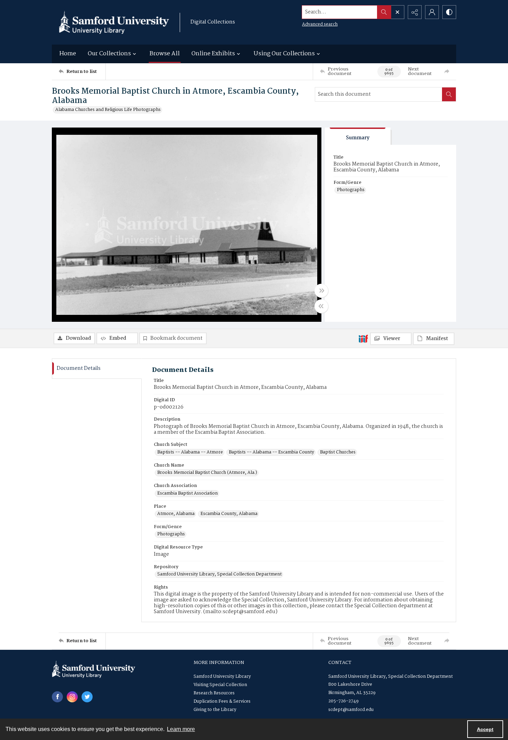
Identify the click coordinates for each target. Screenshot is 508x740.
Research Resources (214, 693)
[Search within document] (449, 94)
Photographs (351, 190)
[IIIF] (363, 338)
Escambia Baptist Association (187, 493)
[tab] (358, 136)
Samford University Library (222, 676)
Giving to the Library (215, 709)
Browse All (165, 53)
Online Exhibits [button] (213, 53)
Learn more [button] (181, 729)
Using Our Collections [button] (284, 53)
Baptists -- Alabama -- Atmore (190, 452)
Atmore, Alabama (176, 513)
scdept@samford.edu (351, 709)
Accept (485, 729)
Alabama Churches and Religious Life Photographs (108, 109)
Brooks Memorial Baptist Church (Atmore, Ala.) (207, 472)
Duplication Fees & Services (222, 701)
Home (67, 53)
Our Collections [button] (109, 53)
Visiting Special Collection (220, 685)
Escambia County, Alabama (228, 513)
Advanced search (320, 24)
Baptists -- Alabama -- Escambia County (271, 452)
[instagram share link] (72, 696)
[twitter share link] (87, 696)
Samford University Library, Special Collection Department (219, 574)
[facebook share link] (57, 696)
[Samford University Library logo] (114, 22)
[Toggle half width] (321, 306)
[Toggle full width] (321, 291)
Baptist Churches (338, 452)
